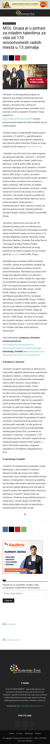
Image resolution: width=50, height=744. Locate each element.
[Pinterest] (17, 58)
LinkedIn (15, 254)
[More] (30, 58)
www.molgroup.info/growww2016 (18, 118)
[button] (4, 13)
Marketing (29, 733)
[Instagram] (25, 723)
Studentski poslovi (18, 19)
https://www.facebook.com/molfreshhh (21, 355)
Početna (6, 19)
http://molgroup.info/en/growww (18, 344)
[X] (11, 58)
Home (11, 733)
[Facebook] (5, 58)
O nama (19, 733)
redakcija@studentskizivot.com (31, 706)
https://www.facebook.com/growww (20, 348)
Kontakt (38, 733)
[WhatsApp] (23, 58)
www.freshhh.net (34, 146)
